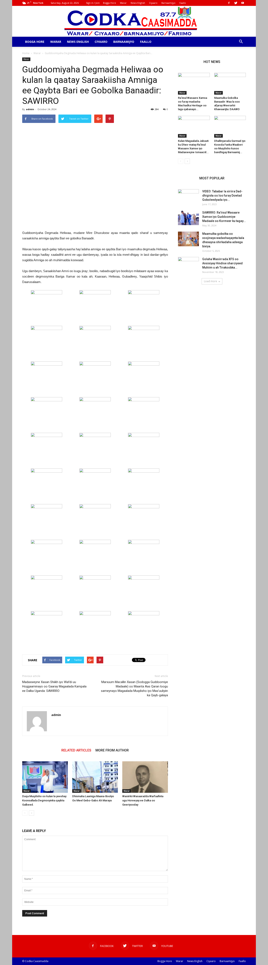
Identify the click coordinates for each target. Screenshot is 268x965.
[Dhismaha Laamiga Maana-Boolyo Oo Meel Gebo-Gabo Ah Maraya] (95, 777)
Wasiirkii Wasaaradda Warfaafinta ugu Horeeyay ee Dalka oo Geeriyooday (142, 800)
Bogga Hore (109, 2)
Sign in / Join (93, 2)
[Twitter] (236, 3)
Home (26, 53)
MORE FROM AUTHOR (112, 750)
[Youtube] (243, 3)
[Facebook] (229, 3)
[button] (241, 42)
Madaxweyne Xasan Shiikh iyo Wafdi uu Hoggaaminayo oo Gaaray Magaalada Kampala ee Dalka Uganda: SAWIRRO (54, 686)
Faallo (182, 2)
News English (138, 2)
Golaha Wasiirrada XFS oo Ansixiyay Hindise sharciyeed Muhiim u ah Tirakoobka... (222, 263)
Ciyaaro (153, 2)
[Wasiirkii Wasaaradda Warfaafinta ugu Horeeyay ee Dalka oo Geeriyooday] (145, 777)
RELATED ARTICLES (76, 750)
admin (30, 109)
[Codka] (134, 21)
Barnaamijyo (168, 2)
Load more (210, 281)
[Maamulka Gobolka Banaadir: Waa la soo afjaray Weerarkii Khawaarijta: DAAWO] (230, 84)
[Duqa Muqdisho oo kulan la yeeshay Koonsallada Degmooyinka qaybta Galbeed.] (45, 777)
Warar (123, 2)
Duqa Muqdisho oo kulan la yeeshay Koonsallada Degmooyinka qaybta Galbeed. (44, 800)
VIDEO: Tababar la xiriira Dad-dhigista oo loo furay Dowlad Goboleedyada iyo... (222, 195)
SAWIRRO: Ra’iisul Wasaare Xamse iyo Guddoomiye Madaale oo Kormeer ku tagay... (224, 217)
